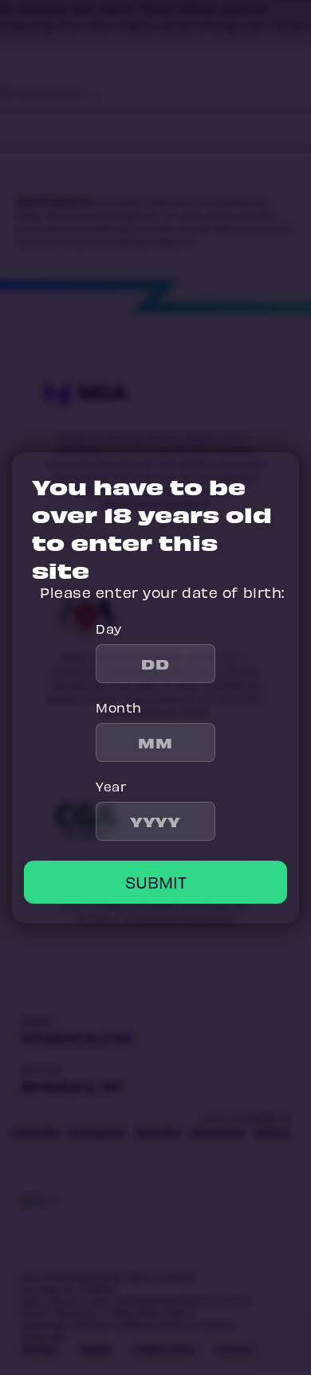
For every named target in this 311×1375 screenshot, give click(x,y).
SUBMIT (156, 882)
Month (119, 707)
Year (111, 786)
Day (109, 628)
